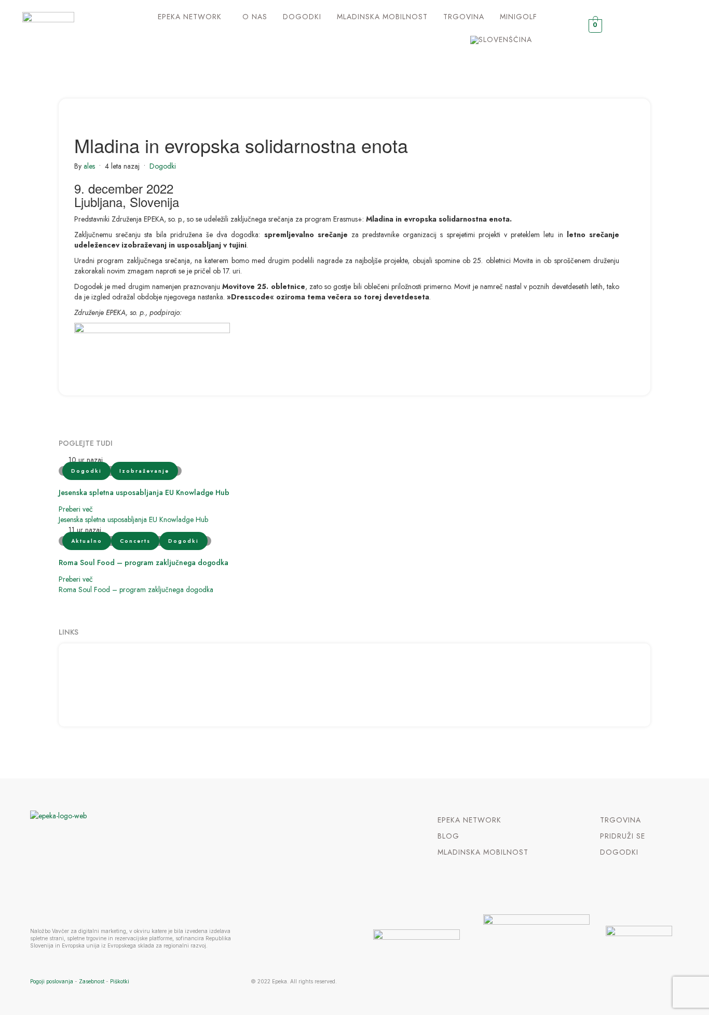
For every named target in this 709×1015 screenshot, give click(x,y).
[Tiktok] (681, 29)
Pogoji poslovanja (51, 981)
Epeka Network (190, 16)
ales (89, 166)
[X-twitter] (640, 29)
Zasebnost (91, 981)
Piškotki (119, 981)
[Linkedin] (660, 29)
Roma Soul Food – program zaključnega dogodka (143, 562)
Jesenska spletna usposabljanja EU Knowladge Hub (144, 492)
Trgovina (463, 16)
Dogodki (302, 16)
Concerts (135, 541)
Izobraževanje (144, 471)
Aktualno (86, 541)
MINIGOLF (518, 16)
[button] (192, 16)
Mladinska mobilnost (382, 16)
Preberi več (76, 509)
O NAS (254, 16)
